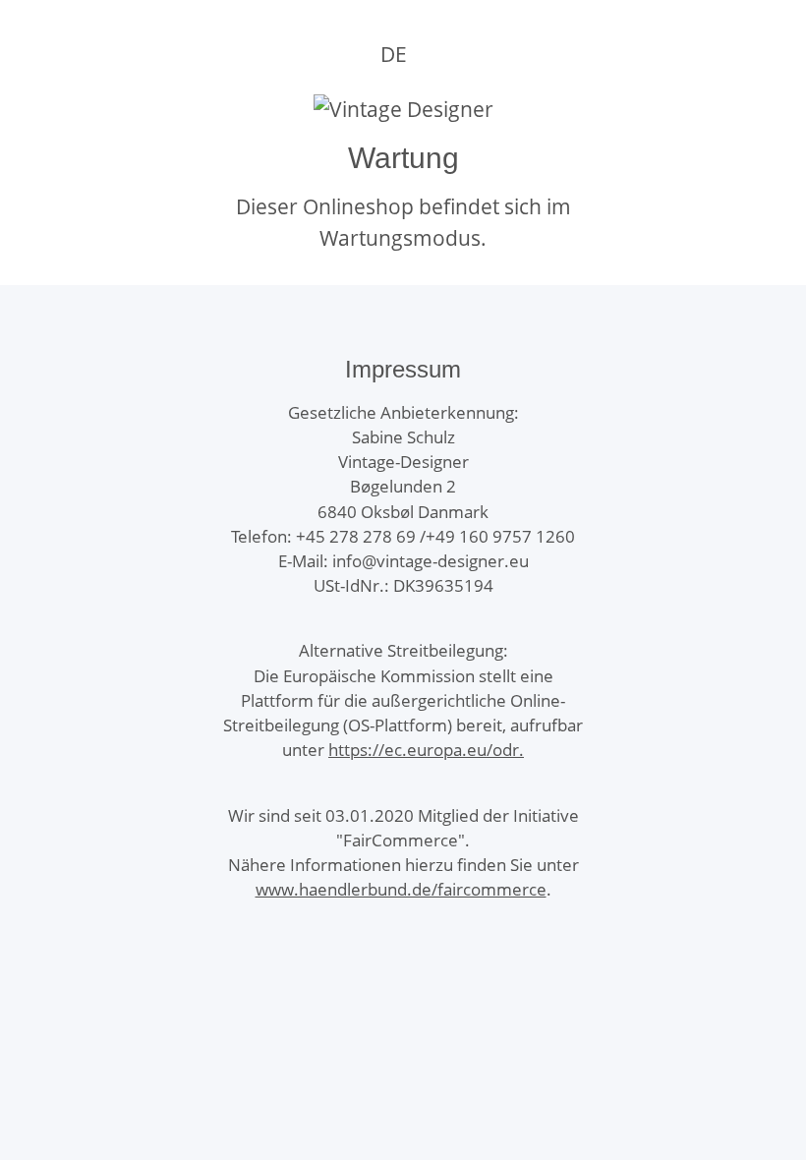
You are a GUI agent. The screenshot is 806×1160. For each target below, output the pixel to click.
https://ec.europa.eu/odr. (426, 749)
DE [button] (393, 54)
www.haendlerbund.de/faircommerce (401, 889)
